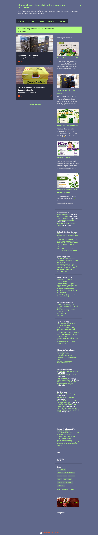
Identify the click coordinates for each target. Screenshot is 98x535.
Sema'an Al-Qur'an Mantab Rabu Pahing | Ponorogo (68, 402)
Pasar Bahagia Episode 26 (65, 264)
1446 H (65, 476)
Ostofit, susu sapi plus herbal (66, 375)
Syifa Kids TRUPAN (63, 216)
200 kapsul (71, 476)
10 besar (62, 469)
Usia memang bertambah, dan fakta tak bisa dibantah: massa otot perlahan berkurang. (67, 287)
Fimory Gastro (62, 378)
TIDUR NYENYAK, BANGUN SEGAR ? (68, 125)
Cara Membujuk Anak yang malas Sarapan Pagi (66, 324)
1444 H (59, 476)
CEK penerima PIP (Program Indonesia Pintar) (66, 295)
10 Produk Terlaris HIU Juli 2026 (67, 371)
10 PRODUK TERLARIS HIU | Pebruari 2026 (66, 342)
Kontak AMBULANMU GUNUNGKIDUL (64, 280)
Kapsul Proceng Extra (64, 361)
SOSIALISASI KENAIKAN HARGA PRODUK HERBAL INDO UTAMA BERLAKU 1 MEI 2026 (68, 334)
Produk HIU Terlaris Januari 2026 (67, 58)
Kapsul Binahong (63, 352)
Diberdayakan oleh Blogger (50, 532)
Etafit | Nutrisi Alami (63, 380)
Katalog (51, 21)
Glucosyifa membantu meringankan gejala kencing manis (67, 357)
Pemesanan (31, 21)
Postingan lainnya (35, 104)
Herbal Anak (62, 21)
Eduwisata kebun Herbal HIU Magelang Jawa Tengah (66, 383)
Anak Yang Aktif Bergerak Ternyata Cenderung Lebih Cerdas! (66, 329)
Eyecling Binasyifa (63, 354)
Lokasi (42, 21)
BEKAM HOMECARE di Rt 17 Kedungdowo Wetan (66, 437)
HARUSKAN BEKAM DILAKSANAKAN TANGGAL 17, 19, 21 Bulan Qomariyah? (68, 432)
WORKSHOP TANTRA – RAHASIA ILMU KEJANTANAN (67, 249)
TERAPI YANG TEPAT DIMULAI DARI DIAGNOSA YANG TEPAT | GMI (67, 244)
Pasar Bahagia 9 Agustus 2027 (67, 258)
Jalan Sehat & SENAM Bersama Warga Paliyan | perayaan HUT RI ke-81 (68, 410)
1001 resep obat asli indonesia (66, 472)
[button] (50, 61)
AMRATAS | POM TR (64, 363)
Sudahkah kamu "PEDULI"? (66, 283)
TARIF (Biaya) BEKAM (64, 440)
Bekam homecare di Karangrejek (68, 442)
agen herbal (61, 485)
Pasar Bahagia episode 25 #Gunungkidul (65, 270)
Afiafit (60, 479)
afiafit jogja (67, 479)
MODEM (60, 315)
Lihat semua (22, 31)
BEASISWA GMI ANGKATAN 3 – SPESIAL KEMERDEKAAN (67, 240)
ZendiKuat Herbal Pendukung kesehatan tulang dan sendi (67, 267)
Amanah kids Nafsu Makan (66, 220)
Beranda (21, 21)
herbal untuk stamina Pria (65, 304)
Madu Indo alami (62, 313)
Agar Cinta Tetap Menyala (65, 482)
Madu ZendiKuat (62, 215)
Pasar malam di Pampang (65, 397)
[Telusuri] (80, 6)
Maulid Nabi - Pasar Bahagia (66, 394)
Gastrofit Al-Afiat (62, 218)
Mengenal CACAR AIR (64, 157)
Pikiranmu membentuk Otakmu (67, 234)
